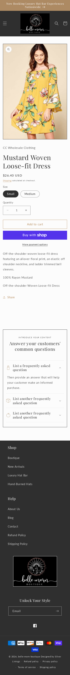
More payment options (35, 244)
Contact (13, 526)
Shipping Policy (18, 543)
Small (10, 194)
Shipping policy (48, 667)
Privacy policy (50, 661)
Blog (10, 517)
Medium (30, 194)
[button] (5, 23)
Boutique (14, 458)
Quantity (8, 202)
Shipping (7, 180)
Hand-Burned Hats (20, 484)
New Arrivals (16, 466)
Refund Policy (17, 535)
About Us (14, 509)
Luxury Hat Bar (18, 475)
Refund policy (31, 661)
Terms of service (27, 667)
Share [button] (11, 297)
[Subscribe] (57, 611)
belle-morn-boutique (29, 656)
